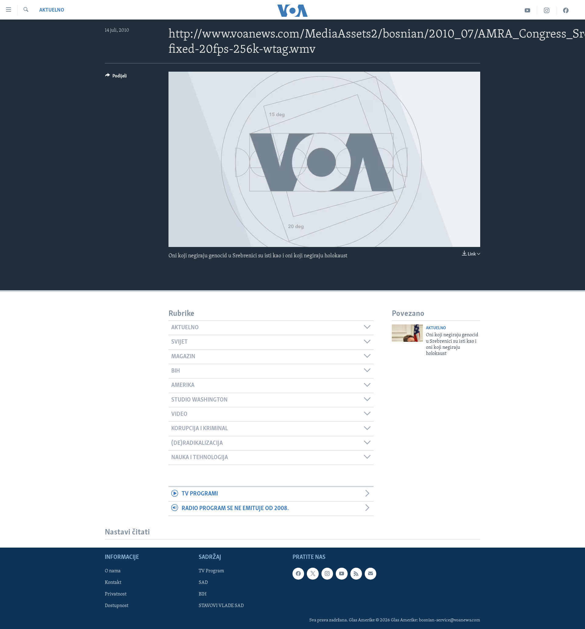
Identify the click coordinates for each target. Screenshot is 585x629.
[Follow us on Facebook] (298, 573)
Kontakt (113, 582)
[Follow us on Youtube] (341, 573)
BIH (203, 594)
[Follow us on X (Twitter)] (312, 573)
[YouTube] (527, 10)
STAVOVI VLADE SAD (221, 605)
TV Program (211, 571)
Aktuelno (51, 10)
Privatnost (115, 594)
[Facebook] (565, 10)
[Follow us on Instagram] (327, 573)
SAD (203, 582)
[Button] (116, 77)
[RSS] (356, 573)
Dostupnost (116, 605)
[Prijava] (370, 573)
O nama (113, 571)
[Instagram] (546, 10)
